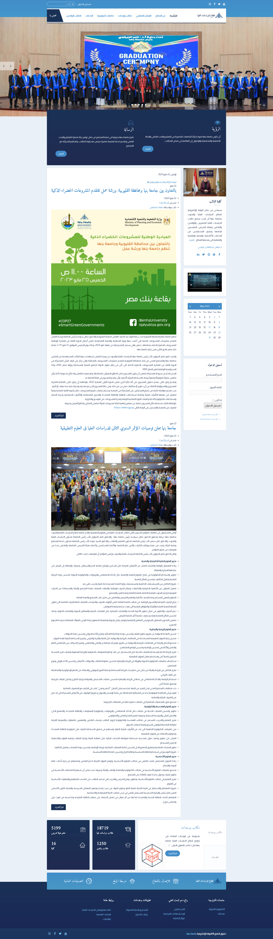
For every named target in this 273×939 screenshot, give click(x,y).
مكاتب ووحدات (215, 832)
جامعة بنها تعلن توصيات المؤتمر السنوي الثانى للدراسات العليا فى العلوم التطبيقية (118, 428)
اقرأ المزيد (172, 853)
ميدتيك (221, 913)
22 (219, 332)
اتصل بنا (53, 15)
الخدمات (215, 857)
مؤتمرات (107, 919)
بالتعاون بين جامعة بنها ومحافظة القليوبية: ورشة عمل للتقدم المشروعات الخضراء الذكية (113, 191)
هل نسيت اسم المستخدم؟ (209, 419)
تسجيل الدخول (84, 4)
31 (210, 337)
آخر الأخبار (165, 203)
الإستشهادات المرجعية (174, 913)
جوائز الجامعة (179, 918)
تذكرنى (218, 400)
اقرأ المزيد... (58, 415)
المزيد (147, 149)
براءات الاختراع (142, 914)
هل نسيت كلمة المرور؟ (210, 414)
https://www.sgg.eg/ (124, 407)
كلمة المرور (216, 387)
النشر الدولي (179, 909)
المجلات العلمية (103, 914)
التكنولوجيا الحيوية (217, 909)
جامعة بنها (192, 933)
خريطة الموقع (120, 881)
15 (219, 327)
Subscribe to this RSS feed (162, 182)
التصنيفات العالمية (73, 881)
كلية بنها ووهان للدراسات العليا (96, 910)
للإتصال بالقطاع (161, 881)
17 (210, 327)
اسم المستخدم (214, 374)
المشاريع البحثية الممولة (137, 910)
